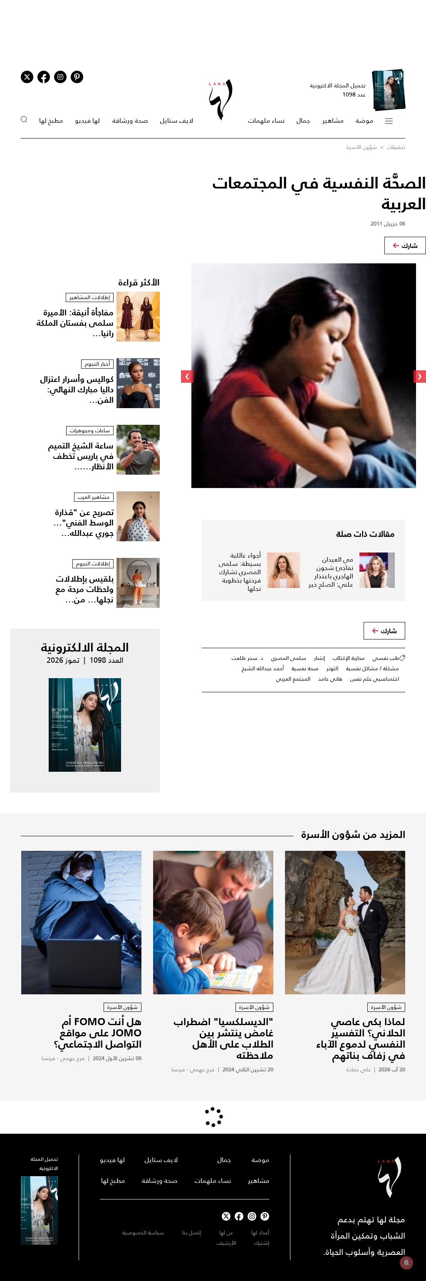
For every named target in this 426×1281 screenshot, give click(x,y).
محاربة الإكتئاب (349, 658)
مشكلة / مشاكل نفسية (372, 668)
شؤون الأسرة (362, 147)
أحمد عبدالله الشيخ (263, 668)
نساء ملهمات (266, 120)
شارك (410, 245)
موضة (364, 120)
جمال (303, 120)
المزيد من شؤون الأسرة (353, 834)
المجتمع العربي (293, 678)
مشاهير (333, 120)
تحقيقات (395, 147)
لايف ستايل (176, 120)
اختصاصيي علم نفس (374, 678)
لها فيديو (87, 120)
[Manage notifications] (406, 1262)
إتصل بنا (191, 1232)
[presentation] (420, 376)
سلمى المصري (288, 658)
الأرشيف (226, 1243)
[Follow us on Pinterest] (77, 77)
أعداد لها (260, 1232)
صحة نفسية (305, 668)
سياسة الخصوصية (143, 1232)
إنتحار (319, 658)
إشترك (261, 1243)
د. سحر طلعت (247, 658)
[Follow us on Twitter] (27, 77)
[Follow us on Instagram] (60, 77)
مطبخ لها (51, 120)
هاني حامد (330, 678)
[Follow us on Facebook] (239, 1216)
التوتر (332, 668)
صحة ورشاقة (130, 120)
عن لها (226, 1232)
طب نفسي (386, 658)
